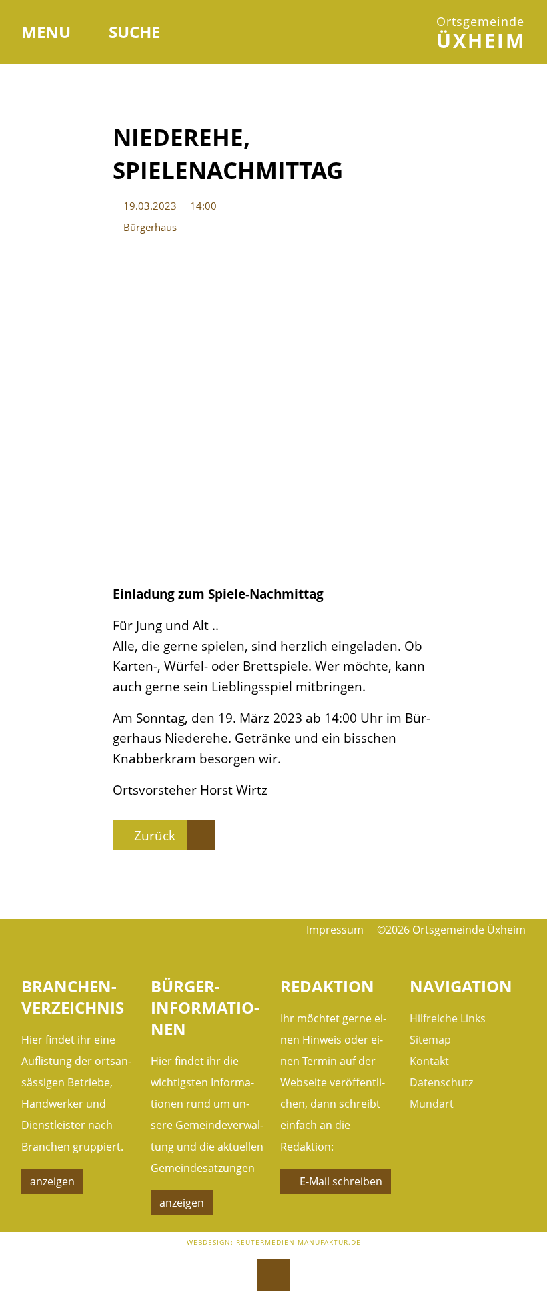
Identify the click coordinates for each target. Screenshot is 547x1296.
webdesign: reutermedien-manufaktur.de (274, 1242)
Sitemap (430, 1039)
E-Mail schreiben (341, 1181)
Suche (134, 32)
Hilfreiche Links (448, 1018)
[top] (273, 1275)
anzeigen (52, 1181)
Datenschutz (441, 1082)
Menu (48, 32)
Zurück (154, 835)
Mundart (432, 1103)
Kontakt (429, 1061)
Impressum (335, 929)
